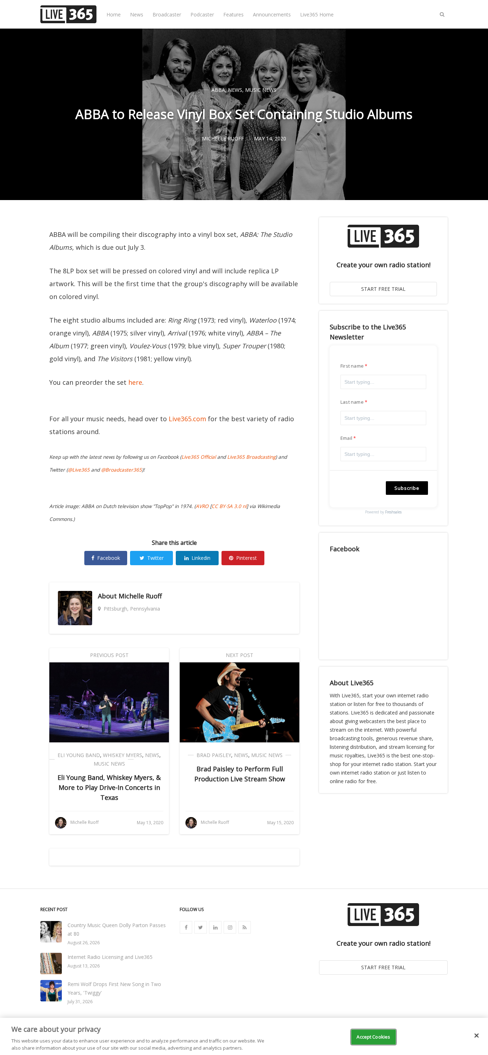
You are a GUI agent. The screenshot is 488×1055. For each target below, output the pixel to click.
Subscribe (406, 488)
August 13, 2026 (84, 966)
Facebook (108, 557)
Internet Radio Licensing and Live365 (110, 957)
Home (113, 14)
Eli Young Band (79, 755)
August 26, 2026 (84, 943)
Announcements (272, 14)
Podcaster (202, 14)
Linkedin (200, 557)
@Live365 (79, 470)
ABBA (218, 89)
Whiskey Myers (122, 755)
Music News (261, 89)
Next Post (239, 655)
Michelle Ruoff (140, 596)
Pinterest (246, 557)
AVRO (202, 506)
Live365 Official (198, 457)
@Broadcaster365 (121, 470)
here (135, 382)
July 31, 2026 (80, 1002)
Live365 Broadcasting (251, 457)
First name (352, 366)
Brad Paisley (213, 755)
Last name (352, 402)
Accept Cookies (373, 1037)
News (136, 14)
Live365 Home (317, 14)
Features (233, 14)
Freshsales (393, 511)
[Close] (476, 1036)
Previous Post (109, 655)
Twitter (155, 557)
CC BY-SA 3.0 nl (229, 506)
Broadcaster (167, 14)
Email (346, 438)
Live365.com (187, 418)
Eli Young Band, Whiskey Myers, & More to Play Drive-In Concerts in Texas (109, 787)
